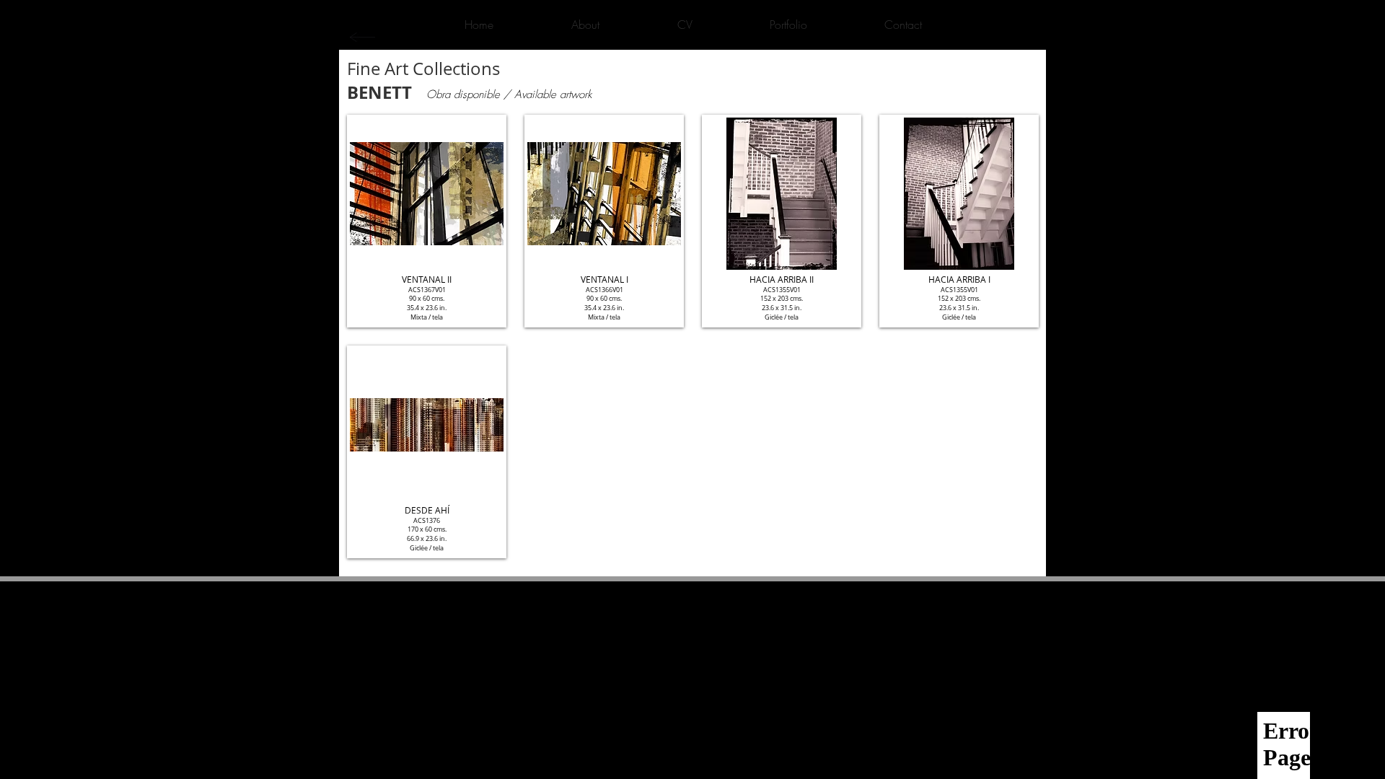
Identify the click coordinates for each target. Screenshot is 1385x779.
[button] (426, 221)
